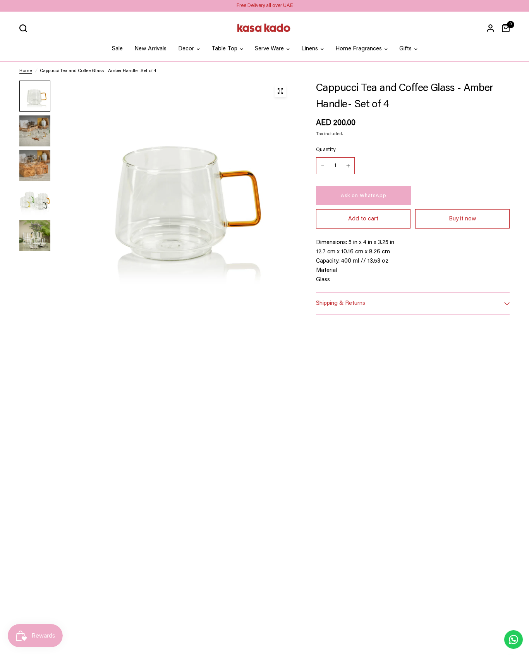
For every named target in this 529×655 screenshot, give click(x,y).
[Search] (25, 28)
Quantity (325, 149)
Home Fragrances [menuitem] (358, 49)
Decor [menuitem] (186, 49)
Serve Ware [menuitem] (269, 49)
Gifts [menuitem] (405, 49)
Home (25, 71)
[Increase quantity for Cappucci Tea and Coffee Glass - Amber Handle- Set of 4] (348, 166)
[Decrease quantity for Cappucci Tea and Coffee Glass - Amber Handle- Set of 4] (322, 166)
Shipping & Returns (340, 303)
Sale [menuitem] (117, 49)
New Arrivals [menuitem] (150, 49)
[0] (504, 28)
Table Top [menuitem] (224, 49)
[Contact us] (513, 639)
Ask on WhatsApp (363, 195)
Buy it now (462, 219)
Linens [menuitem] (309, 49)
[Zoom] (280, 91)
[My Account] (490, 28)
